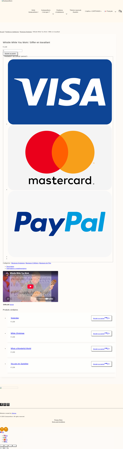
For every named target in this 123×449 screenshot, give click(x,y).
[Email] (8, 404)
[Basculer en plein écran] (6, 446)
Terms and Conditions (58, 422)
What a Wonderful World (21, 348)
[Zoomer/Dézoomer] (2, 446)
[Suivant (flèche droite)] (6, 448)
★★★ (12, 304)
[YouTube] (4, 404)
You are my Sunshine (19, 364)
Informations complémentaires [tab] (16, 268)
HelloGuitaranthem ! (33, 11)
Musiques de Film (45, 263)
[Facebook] (1, 404)
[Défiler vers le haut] (2, 429)
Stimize (14, 413)
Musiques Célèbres (32, 263)
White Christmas (17, 333)
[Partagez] (10, 446)
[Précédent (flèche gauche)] (2, 448)
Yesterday (15, 318)
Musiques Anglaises (18, 263)
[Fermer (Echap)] (14, 446)
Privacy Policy (58, 420)
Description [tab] (10, 266)
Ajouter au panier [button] (99, 318)
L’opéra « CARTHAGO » (93, 11)
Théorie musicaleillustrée (75, 11)
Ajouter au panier (10, 53)
